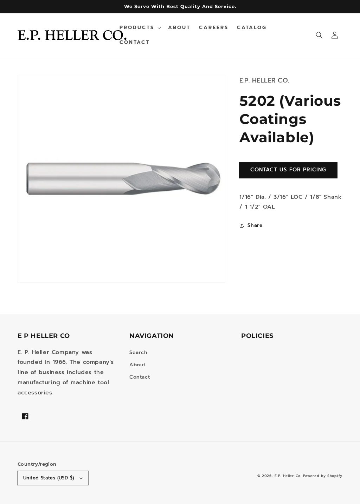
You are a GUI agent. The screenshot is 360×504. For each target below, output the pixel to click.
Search (138, 352)
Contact (139, 377)
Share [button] (255, 225)
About (137, 364)
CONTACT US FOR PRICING (288, 170)
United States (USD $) (48, 477)
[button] (319, 35)
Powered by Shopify (322, 475)
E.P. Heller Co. (288, 475)
